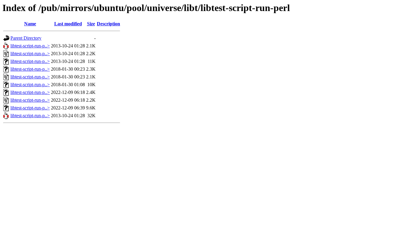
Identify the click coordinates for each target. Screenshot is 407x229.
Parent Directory (25, 38)
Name (30, 23)
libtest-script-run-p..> (30, 45)
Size (91, 23)
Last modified (68, 23)
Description (108, 23)
